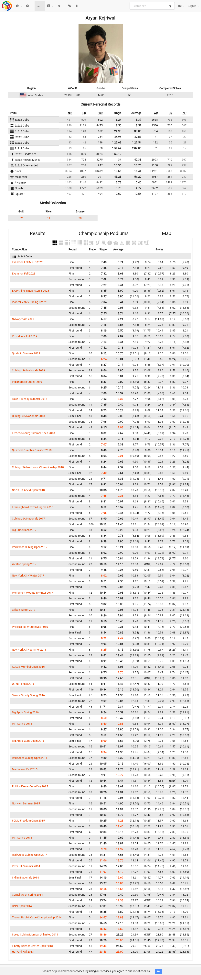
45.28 (117, 176)
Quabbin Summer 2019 (26, 353)
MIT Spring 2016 (22, 723)
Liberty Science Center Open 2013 (32, 945)
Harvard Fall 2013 (23, 951)
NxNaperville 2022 (23, 319)
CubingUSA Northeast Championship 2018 (38, 467)
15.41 (137, 171)
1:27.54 (136, 142)
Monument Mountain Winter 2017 (32, 592)
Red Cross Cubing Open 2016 (30, 757)
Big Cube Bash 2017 (24, 530)
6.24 (118, 119)
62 (21, 218)
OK (158, 971)
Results (37, 233)
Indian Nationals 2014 (25, 877)
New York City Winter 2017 (28, 575)
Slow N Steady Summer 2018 (29, 398)
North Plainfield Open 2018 (28, 490)
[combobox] (152, 6)
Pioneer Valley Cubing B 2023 (30, 302)
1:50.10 (116, 153)
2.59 (138, 125)
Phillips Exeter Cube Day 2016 (30, 626)
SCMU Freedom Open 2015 (28, 820)
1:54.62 (116, 148)
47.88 (137, 136)
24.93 (117, 131)
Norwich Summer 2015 (26, 803)
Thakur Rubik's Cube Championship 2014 (37, 917)
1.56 (118, 125)
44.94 (117, 136)
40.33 (137, 159)
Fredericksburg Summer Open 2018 (33, 433)
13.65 (117, 171)
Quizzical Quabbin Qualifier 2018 (32, 450)
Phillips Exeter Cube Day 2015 (30, 786)
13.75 (137, 165)
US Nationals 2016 (23, 683)
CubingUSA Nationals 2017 (28, 518)
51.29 (137, 176)
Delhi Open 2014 (22, 906)
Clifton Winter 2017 (23, 609)
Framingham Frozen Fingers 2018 (32, 507)
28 (80, 218)
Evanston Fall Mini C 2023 (27, 262)
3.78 (118, 182)
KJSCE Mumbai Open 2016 (28, 666)
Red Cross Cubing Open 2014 (30, 854)
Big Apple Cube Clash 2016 (28, 740)
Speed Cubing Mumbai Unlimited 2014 (35, 934)
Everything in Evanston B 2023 (30, 290)
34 (119, 159)
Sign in (192, 5)
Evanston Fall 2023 (23, 273)
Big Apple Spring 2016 (25, 712)
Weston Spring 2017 (24, 564)
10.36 (117, 165)
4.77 (138, 188)
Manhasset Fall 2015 (24, 769)
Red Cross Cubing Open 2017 (30, 547)
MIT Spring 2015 (22, 837)
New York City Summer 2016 (29, 649)
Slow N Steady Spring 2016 (28, 695)
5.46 (138, 182)
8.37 (138, 119)
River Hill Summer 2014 (26, 866)
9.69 (118, 193)
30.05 (137, 131)
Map (166, 233)
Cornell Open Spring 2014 (27, 894)
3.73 (118, 188)
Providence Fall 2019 (24, 336)
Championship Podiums (104, 233)
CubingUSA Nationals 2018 (28, 416)
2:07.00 (136, 148)
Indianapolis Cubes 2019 (27, 381)
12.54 (137, 193)
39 (48, 218)
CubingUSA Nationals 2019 (28, 370)
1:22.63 (116, 142)
